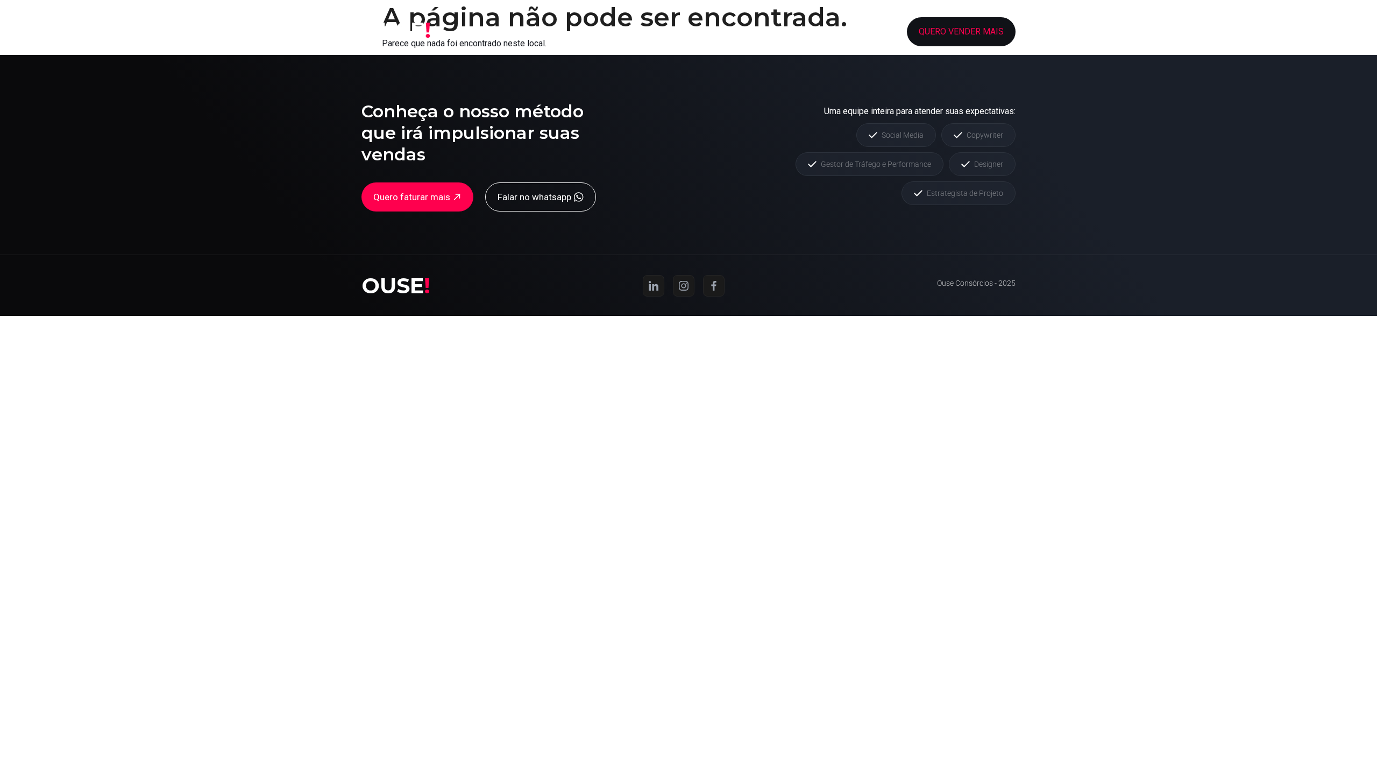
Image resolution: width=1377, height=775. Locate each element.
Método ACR (732, 31)
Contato (868, 31)
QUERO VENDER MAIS (961, 31)
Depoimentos (805, 31)
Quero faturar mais (411, 197)
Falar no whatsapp (534, 197)
